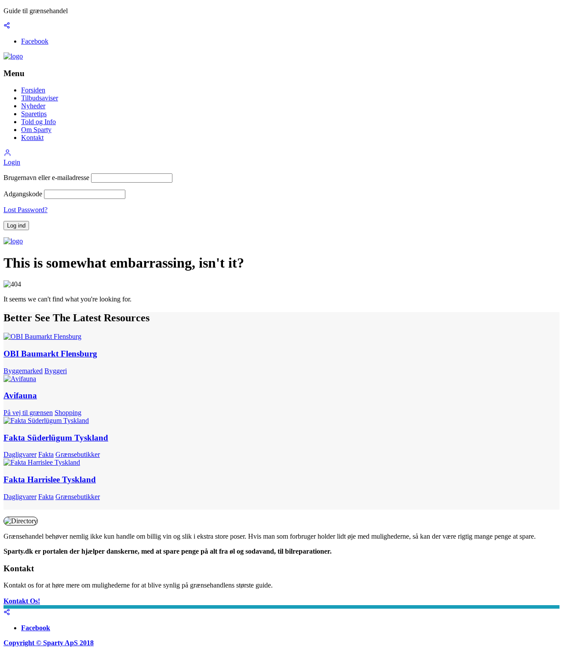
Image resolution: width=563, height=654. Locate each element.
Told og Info (38, 121)
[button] (7, 154)
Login (12, 162)
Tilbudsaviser (39, 98)
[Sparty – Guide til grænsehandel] (13, 56)
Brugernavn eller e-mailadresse (46, 177)
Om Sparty (36, 129)
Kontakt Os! (22, 601)
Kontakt (32, 137)
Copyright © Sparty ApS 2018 (49, 643)
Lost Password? (26, 209)
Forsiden (33, 90)
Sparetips (34, 114)
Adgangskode (23, 194)
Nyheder (33, 106)
